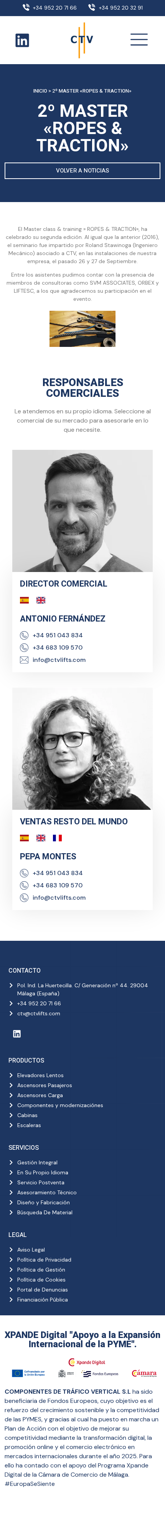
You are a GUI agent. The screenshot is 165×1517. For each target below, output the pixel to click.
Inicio (40, 91)
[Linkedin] (22, 40)
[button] (139, 40)
